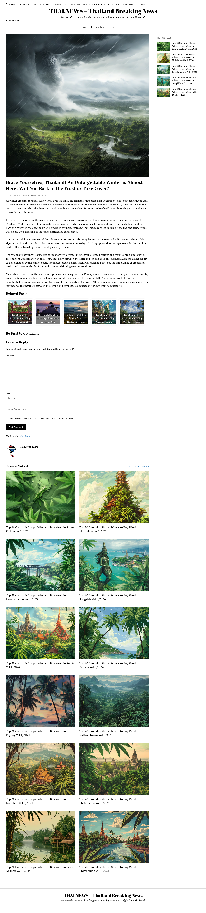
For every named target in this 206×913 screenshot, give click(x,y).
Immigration (98, 27)
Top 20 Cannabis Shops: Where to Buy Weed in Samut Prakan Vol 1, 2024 (40, 529)
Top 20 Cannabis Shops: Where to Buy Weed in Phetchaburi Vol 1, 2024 (109, 801)
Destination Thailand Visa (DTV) (122, 4)
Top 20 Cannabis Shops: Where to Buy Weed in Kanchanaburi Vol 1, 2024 (36, 597)
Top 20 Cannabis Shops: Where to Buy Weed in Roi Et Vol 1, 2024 (40, 665)
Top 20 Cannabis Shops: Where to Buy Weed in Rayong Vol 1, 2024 (36, 733)
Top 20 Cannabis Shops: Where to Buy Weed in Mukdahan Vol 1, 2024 (109, 529)
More (121, 27)
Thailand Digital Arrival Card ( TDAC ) (56, 4)
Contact (144, 4)
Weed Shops (97, 4)
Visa (85, 27)
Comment (10, 355)
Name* (8, 393)
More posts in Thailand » (139, 466)
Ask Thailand (83, 4)
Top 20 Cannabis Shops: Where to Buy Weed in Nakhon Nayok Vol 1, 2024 (109, 733)
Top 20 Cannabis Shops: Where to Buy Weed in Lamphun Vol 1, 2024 (36, 801)
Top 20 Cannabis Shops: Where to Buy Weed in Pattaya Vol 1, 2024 (109, 665)
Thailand (25, 436)
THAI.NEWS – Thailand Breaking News (103, 11)
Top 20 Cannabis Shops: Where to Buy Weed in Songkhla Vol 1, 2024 (109, 597)
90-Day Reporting (27, 4)
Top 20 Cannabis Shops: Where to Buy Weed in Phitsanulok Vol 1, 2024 (109, 869)
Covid (111, 27)
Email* (8, 404)
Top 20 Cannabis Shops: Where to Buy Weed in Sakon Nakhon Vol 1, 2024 (40, 869)
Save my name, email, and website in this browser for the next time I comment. (42, 418)
